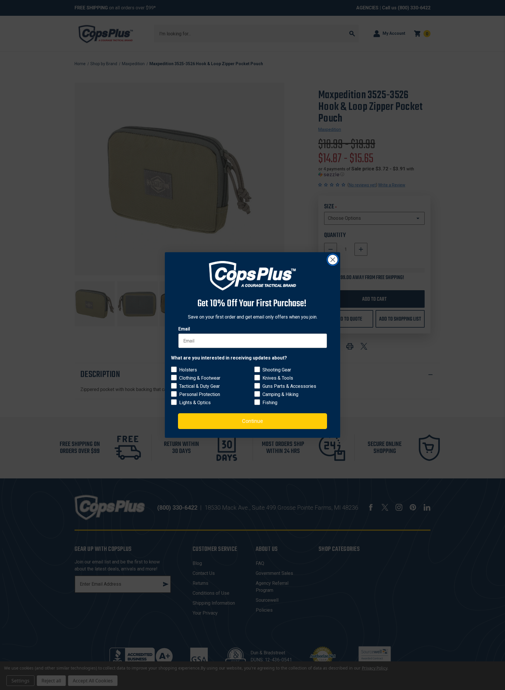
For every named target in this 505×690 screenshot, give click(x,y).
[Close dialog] (333, 260)
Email (184, 329)
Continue (252, 421)
